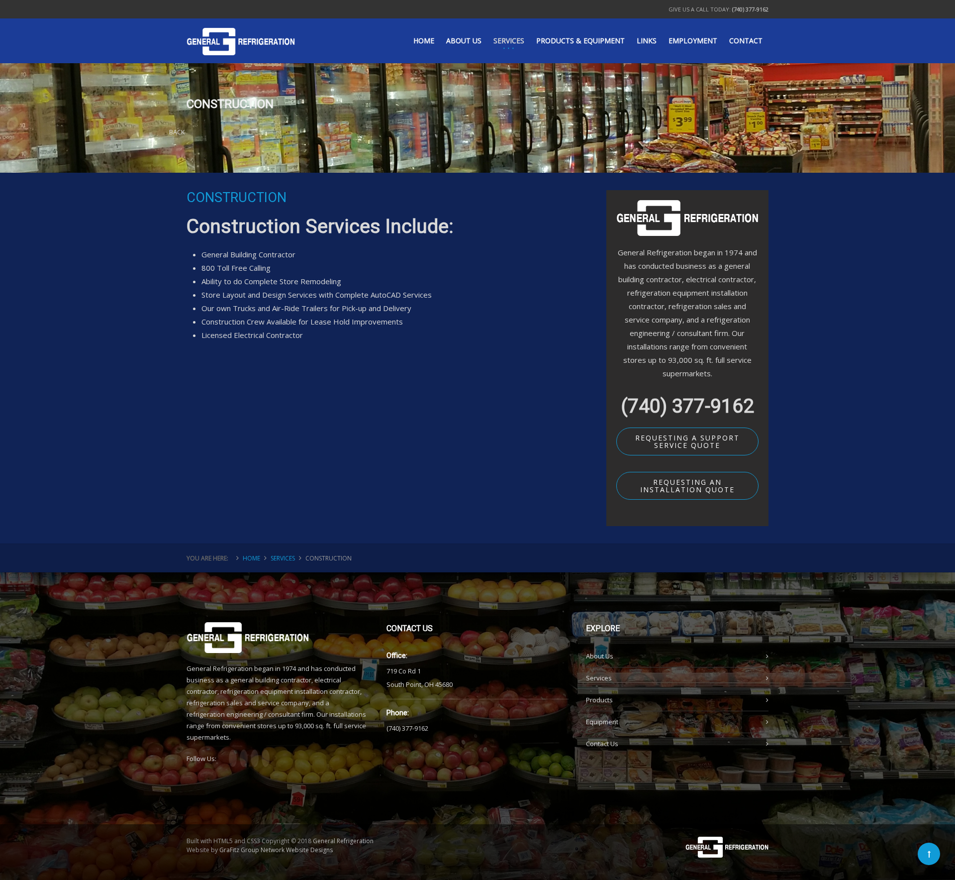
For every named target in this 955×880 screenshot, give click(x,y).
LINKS (647, 40)
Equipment (602, 721)
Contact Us (602, 743)
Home (251, 558)
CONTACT (746, 40)
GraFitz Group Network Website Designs (276, 850)
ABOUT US (463, 40)
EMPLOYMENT (692, 40)
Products (599, 699)
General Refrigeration (343, 841)
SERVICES (508, 40)
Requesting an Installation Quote (687, 485)
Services (599, 677)
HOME (423, 40)
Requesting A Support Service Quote (687, 441)
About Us (599, 656)
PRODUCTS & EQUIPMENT (580, 40)
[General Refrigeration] (241, 32)
